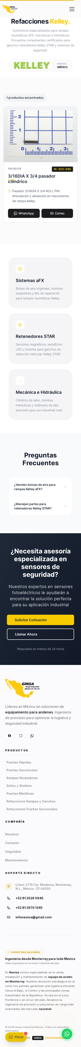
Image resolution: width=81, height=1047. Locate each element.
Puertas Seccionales (22, 770)
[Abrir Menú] (72, 9)
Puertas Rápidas (18, 762)
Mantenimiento (16, 860)
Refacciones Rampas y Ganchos (31, 801)
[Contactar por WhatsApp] (67, 1034)
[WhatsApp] (32, 735)
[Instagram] (20, 735)
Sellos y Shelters (19, 786)
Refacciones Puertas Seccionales (31, 809)
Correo (59, 213)
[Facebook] (9, 735)
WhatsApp (26, 213)
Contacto (12, 843)
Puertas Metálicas (20, 793)
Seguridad (13, 851)
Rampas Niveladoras (22, 778)
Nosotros (12, 834)
